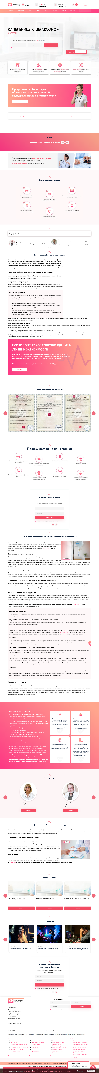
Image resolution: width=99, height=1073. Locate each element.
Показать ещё (11, 1055)
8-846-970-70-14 (77, 604)
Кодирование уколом (57, 1040)
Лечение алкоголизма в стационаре (19, 1047)
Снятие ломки (35, 1047)
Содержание (14, 234)
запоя (65, 630)
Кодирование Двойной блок (59, 1047)
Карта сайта (10, 1025)
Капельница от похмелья (17, 1049)
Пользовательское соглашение (14, 1021)
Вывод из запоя (14, 1042)
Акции (64, 10)
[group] (21, 939)
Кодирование (53, 1039)
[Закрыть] (97, 1071)
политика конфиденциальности (47, 1071)
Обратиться (28, 810)
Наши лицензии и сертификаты (35, 116)
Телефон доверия (15, 1053)
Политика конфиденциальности (14, 1023)
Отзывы (48, 116)
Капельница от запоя (16, 1040)
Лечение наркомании (34, 1039)
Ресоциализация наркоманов (80, 1054)
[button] (5, 413)
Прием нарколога (36, 1051)
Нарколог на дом (36, 1044)
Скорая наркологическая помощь (81, 1040)
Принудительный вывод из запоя (19, 1044)
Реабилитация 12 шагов (79, 1051)
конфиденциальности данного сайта (27, 47)
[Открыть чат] (76, 4)
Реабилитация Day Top (79, 1049)
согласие (20, 1071)
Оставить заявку (85, 4)
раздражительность (65, 632)
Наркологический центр (37, 1040)
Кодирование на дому (57, 1051)
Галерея (55, 10)
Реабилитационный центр (76, 1039)
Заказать (81, 51)
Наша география (11, 1028)
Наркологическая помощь (38, 1046)
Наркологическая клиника (38, 1042)
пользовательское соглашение (63, 1071)
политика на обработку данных (31, 1071)
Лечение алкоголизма (13, 1039)
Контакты (73, 10)
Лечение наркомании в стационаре (40, 1053)
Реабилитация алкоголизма (80, 1042)
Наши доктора (21, 116)
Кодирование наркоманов (58, 1046)
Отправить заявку (51, 45)
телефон (13, 862)
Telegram (42, 41)
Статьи (46, 10)
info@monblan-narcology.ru (15, 1018)
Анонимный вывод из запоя (17, 1046)
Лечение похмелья (15, 1051)
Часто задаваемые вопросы (67, 116)
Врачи (38, 10)
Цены (30, 10)
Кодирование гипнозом (58, 1042)
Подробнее (20, 101)
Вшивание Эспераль (57, 1049)
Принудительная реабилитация (81, 1053)
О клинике (21, 10)
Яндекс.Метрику (44, 1070)
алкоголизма (46, 548)
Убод (33, 1049)
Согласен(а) (91, 1070)
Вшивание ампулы (56, 1044)
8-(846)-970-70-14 (63, 6)
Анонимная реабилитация (79, 1047)
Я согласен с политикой (23, 47)
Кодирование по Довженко (59, 1053)
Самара (41, 4)
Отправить (81, 1006)
